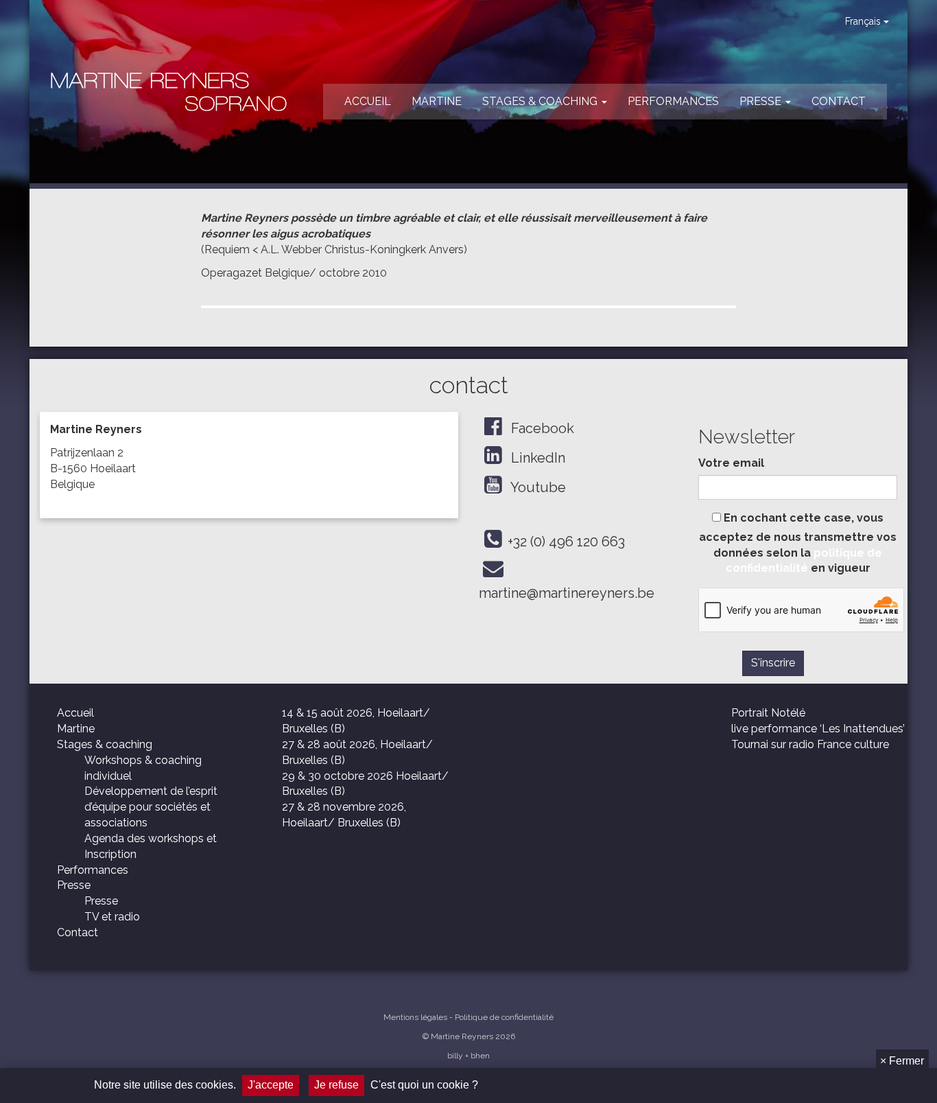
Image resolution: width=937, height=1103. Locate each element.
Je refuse (336, 1085)
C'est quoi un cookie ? (424, 1085)
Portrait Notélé (768, 712)
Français (864, 21)
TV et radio (112, 916)
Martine (437, 101)
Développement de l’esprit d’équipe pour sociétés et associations (150, 807)
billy (455, 1055)
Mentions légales (415, 1017)
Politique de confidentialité (504, 1017)
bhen (480, 1055)
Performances (673, 101)
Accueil (367, 101)
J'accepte (271, 1085)
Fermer (902, 1061)
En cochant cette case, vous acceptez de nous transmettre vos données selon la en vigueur (798, 543)
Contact (838, 101)
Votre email (731, 462)
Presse (761, 101)
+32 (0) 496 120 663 (566, 541)
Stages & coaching (541, 101)
